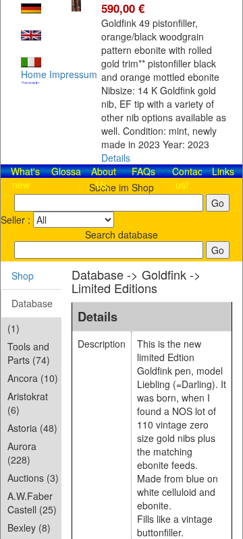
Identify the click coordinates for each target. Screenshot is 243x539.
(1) (13, 328)
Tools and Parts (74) (28, 353)
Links (223, 171)
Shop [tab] (22, 275)
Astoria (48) (32, 428)
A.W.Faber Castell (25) (32, 502)
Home (34, 74)
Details (115, 157)
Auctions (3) (33, 477)
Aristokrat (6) (27, 402)
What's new (25, 177)
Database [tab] (32, 303)
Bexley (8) (29, 527)
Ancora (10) (32, 378)
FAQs (143, 171)
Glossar (67, 171)
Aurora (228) (21, 452)
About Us (103, 177)
